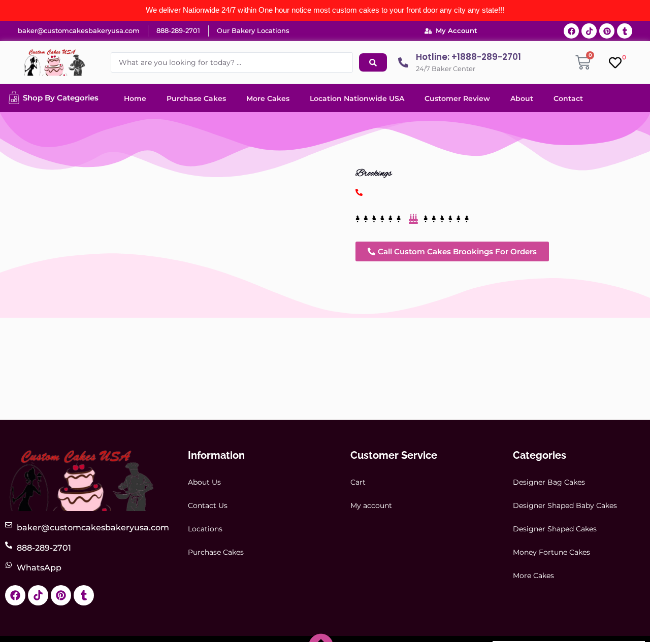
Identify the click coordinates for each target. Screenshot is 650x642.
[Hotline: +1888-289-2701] (403, 62)
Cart (358, 482)
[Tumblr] (624, 31)
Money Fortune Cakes (551, 552)
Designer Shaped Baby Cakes (565, 505)
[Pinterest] (606, 31)
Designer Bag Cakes (549, 482)
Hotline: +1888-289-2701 (468, 57)
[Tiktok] (589, 31)
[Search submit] (373, 62)
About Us (204, 482)
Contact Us (208, 505)
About (521, 98)
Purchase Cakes (196, 98)
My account (371, 505)
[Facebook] (571, 31)
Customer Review (457, 98)
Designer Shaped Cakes (555, 528)
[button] (452, 251)
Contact (568, 98)
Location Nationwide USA (357, 98)
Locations (205, 528)
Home (135, 98)
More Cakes (267, 98)
